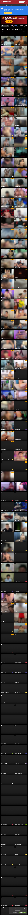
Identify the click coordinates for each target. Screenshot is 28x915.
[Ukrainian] (16, 26)
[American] (12, 26)
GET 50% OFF (9, 21)
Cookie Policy (18, 910)
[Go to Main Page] (8, 1)
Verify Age (8, 12)
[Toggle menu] (1, 2)
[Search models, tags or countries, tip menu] (26, 5)
